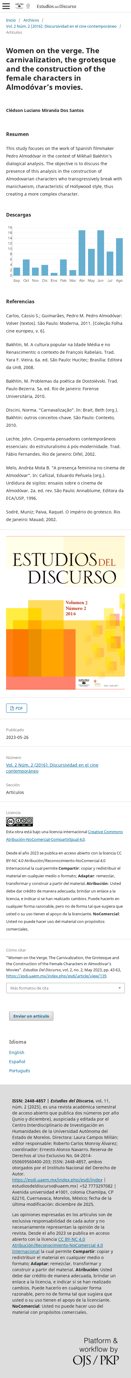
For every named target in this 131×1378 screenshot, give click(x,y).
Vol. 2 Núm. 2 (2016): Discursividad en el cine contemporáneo (61, 26)
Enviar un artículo (31, 1016)
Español (17, 1061)
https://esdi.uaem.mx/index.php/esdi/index (57, 1180)
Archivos (31, 20)
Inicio (11, 20)
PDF (19, 708)
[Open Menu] (6, 6)
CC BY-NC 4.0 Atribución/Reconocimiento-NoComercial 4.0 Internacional (57, 1245)
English (16, 1052)
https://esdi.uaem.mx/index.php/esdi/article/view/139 (56, 976)
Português (19, 1071)
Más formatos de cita (29, 988)
